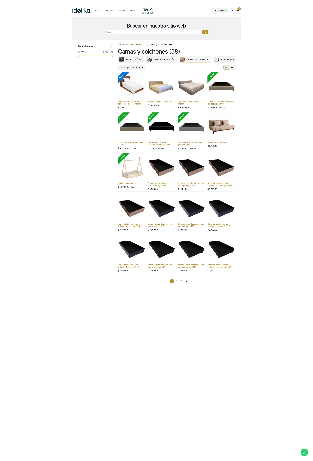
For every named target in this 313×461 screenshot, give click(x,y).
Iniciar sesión (219, 10)
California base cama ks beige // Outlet (131, 143)
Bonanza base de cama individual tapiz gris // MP (128, 266)
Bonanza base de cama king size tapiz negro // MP (160, 266)
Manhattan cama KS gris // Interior (189, 102)
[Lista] (232, 67)
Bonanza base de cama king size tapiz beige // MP (160, 184)
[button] (131, 67)
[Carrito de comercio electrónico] (232, 10)
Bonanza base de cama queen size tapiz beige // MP (191, 184)
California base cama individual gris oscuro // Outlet (220, 102)
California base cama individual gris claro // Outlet (191, 143)
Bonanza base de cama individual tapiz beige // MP (129, 225)
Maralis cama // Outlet (127, 183)
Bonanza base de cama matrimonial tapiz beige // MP (219, 184)
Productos (123, 44)
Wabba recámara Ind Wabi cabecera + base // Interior (129, 102)
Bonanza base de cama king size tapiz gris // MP (160, 225)
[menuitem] (97, 10)
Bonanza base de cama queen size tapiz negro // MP (191, 266)
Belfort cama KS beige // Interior (161, 101)
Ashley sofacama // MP (217, 142)
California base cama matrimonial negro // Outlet (159, 143)
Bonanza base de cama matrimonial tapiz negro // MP (219, 266)
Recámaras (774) (138, 44)
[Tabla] (226, 67)
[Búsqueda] (205, 32)
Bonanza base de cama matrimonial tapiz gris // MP (218, 225)
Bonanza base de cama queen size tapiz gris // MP (191, 225)
